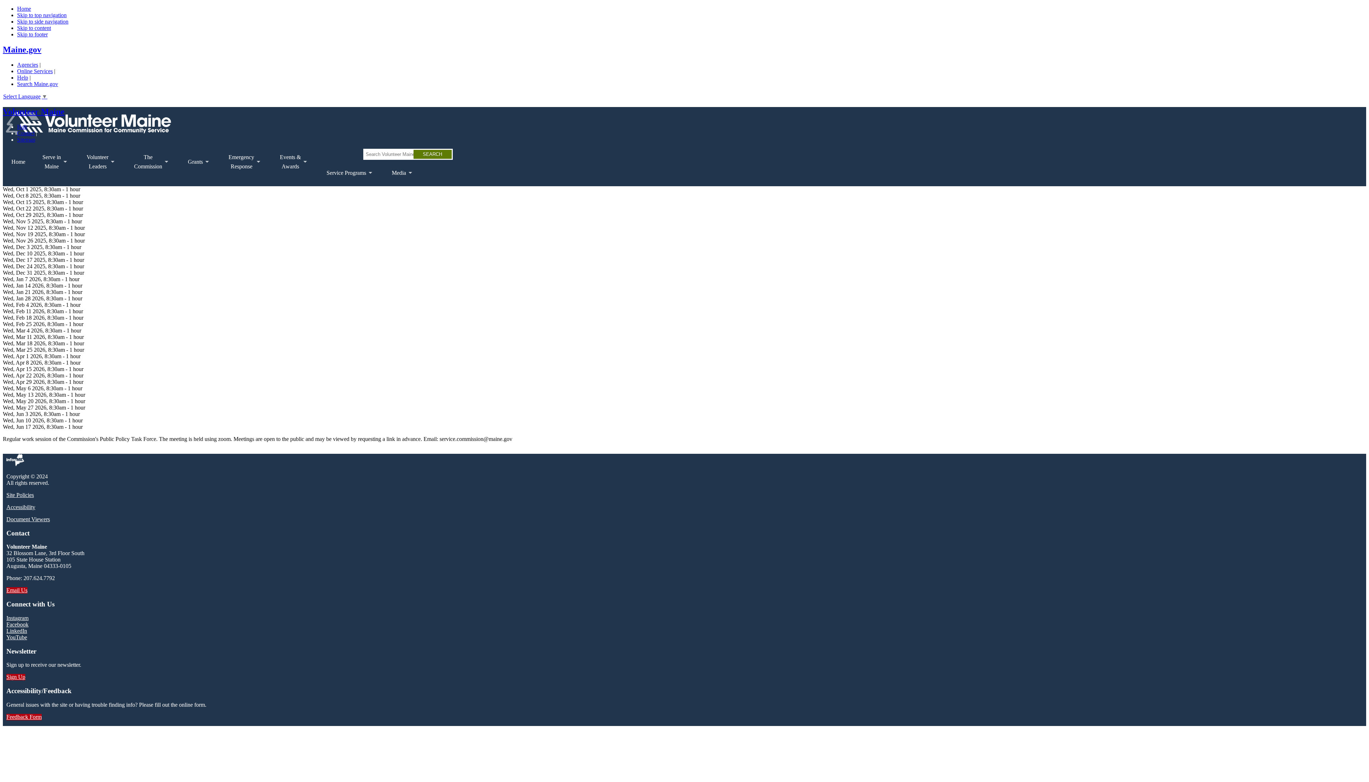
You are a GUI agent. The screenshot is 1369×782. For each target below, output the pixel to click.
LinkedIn (16, 631)
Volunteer (93, 164)
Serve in (47, 164)
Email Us (16, 590)
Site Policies (20, 495)
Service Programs (342, 178)
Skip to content (34, 28)
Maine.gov (22, 49)
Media (394, 178)
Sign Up (15, 677)
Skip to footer (32, 34)
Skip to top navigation (42, 15)
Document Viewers (28, 519)
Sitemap (26, 140)
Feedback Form (24, 717)
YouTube (16, 637)
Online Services (35, 71)
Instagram (17, 618)
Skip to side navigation (42, 22)
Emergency (237, 164)
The (143, 164)
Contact (26, 133)
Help (22, 78)
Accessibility (20, 507)
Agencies (27, 65)
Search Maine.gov (37, 84)
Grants (191, 167)
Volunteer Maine (34, 111)
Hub (22, 127)
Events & (286, 164)
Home (24, 9)
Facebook (17, 624)
